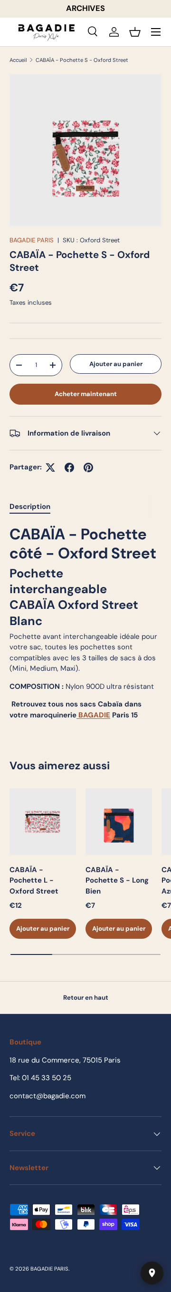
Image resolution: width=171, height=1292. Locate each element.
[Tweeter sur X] (50, 467)
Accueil (18, 60)
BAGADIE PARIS (32, 240)
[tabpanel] (86, 623)
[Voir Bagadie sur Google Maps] (152, 1273)
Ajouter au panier (115, 364)
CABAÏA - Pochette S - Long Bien (117, 880)
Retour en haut (85, 998)
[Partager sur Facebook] (69, 467)
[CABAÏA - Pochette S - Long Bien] (119, 821)
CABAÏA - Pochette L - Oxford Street (34, 880)
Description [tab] (30, 506)
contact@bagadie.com (48, 1096)
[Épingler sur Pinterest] (88, 467)
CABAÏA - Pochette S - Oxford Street (82, 60)
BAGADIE (93, 715)
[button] (134, 31)
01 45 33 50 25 (46, 1078)
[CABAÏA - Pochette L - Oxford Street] (43, 821)
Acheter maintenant (86, 394)
